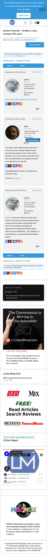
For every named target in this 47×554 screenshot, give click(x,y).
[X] (9, 103)
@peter (8, 218)
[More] (21, 103)
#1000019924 (37, 119)
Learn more (23, 15)
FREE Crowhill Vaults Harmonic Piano (17, 378)
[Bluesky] (15, 103)
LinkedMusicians (7, 485)
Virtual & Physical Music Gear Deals (26, 38)
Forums (5, 38)
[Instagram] (18, 103)
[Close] (42, 9)
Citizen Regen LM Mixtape (19, 485)
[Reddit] (12, 103)
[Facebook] (6, 103)
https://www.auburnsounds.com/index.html (21, 99)
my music (16, 178)
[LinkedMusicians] (12, 25)
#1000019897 (37, 72)
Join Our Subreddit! (16, 351)
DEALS (11, 38)
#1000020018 (37, 190)
